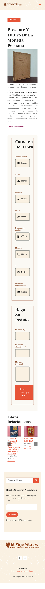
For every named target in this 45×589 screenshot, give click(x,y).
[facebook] (20, 558)
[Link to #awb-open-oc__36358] (39, 4)
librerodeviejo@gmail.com (23, 571)
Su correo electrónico (20, 346)
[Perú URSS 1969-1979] (31, 427)
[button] (9, 444)
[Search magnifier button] (36, 480)
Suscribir (12, 515)
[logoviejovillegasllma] (22, 543)
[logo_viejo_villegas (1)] (13, 4)
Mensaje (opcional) (19, 363)
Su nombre (20, 330)
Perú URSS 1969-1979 (28, 440)
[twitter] (25, 558)
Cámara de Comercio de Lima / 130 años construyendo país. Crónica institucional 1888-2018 (14, 446)
